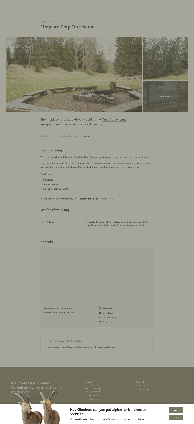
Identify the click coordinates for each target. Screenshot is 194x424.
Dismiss (176, 417)
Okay (176, 410)
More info (141, 419)
